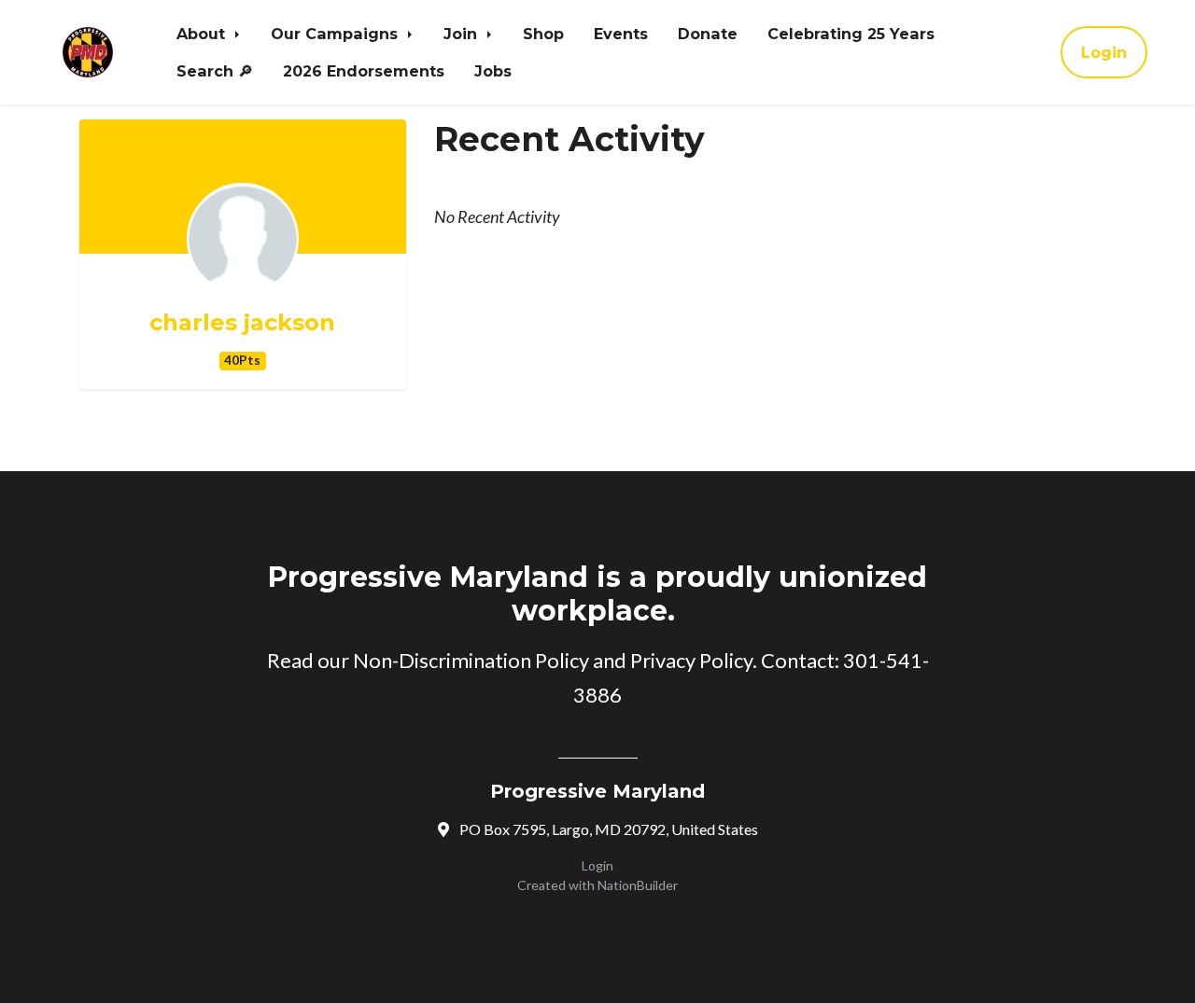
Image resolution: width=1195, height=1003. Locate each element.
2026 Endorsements (363, 71)
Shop (543, 33)
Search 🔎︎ (214, 71)
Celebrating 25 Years (851, 33)
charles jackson (242, 323)
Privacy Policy (691, 660)
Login (1104, 52)
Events (621, 33)
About (203, 33)
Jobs (493, 71)
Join (462, 33)
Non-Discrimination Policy (471, 660)
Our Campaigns (336, 33)
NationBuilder (638, 885)
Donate (708, 33)
